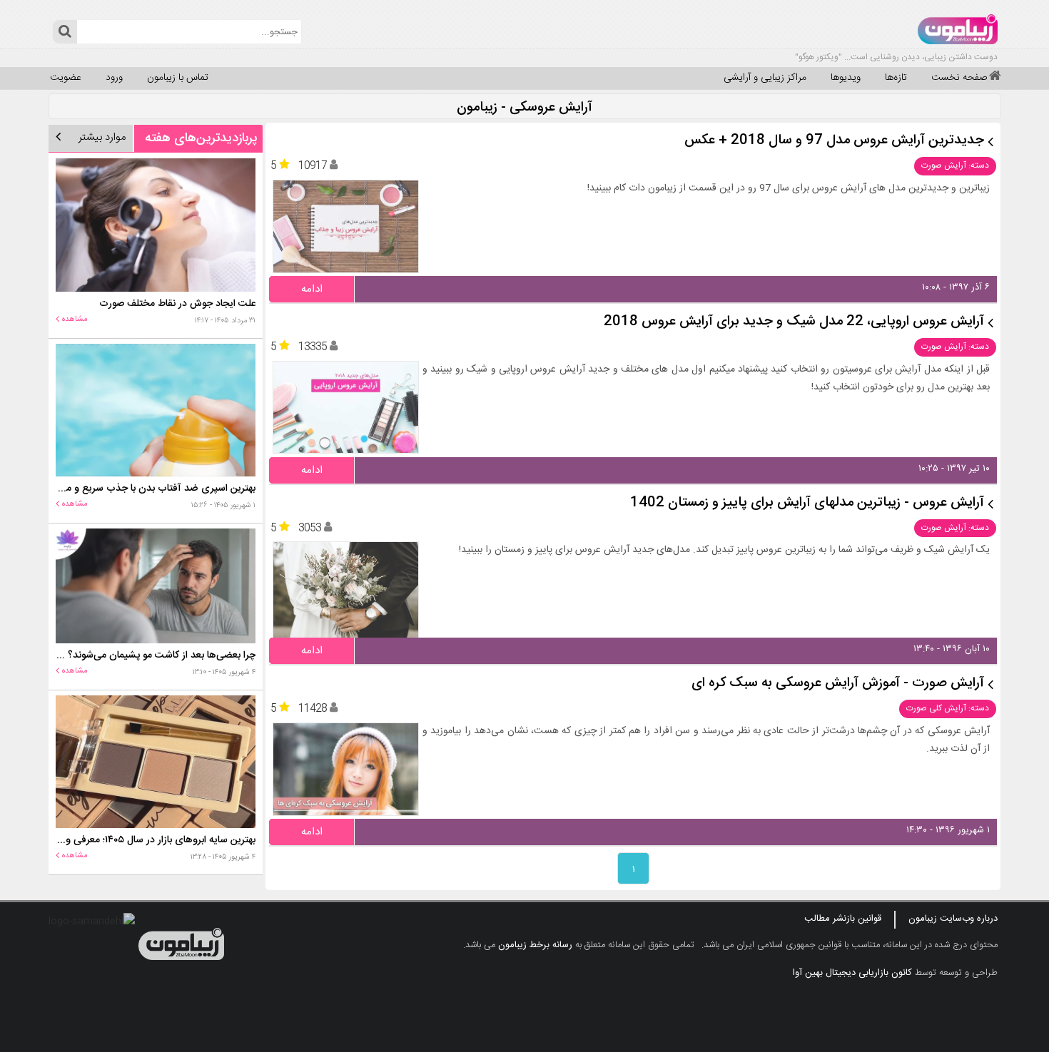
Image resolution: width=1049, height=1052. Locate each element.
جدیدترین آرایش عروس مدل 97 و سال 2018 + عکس (834, 140)
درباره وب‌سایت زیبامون (953, 918)
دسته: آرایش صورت (955, 165)
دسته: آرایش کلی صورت (947, 708)
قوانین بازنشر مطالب (842, 918)
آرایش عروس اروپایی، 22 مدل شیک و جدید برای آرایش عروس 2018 (794, 322)
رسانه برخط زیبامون (535, 945)
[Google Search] (64, 31)
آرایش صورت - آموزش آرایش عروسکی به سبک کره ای (837, 683)
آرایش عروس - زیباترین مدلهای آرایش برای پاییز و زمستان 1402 (807, 503)
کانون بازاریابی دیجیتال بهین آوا (852, 973)
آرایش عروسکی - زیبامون (524, 108)
